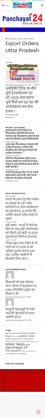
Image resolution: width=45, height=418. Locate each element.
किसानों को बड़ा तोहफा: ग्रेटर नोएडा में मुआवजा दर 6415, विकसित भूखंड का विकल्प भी (21, 288)
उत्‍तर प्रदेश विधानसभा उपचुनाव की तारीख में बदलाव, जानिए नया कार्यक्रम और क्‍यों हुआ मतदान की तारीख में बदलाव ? (22, 148)
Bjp (7, 333)
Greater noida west (19, 341)
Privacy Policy (7, 378)
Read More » (10, 117)
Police (23, 351)
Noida (27, 345)
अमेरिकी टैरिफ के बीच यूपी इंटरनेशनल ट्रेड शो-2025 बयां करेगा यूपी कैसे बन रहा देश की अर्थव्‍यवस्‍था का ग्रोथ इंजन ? (22, 100)
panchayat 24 (16, 347)
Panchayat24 (13, 350)
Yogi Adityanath (21, 353)
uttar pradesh (11, 353)
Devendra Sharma (12, 85)
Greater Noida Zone (32, 341)
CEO (10, 333)
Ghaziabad (15, 336)
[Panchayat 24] (22, 5)
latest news (15, 344)
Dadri (13, 333)
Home (9, 39)
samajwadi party (31, 351)
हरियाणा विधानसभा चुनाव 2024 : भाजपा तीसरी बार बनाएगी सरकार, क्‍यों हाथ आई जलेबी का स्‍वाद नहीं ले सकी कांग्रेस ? (22, 162)
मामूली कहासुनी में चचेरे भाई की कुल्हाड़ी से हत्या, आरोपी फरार (20, 313)
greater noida (26, 335)
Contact (5, 380)
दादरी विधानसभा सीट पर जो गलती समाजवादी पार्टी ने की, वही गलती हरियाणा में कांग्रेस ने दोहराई (22, 175)
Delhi (17, 333)
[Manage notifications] (38, 412)
